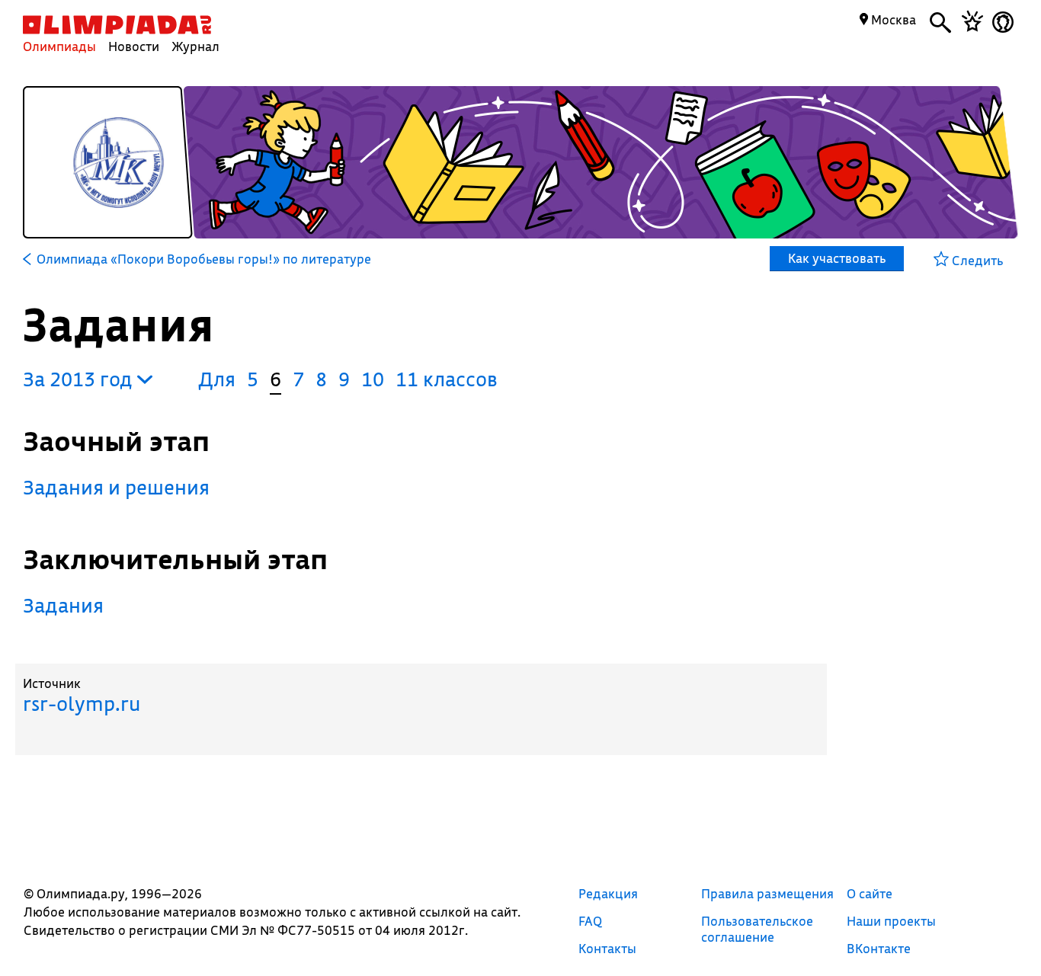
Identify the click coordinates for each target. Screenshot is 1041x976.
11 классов (447, 379)
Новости (133, 46)
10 (372, 379)
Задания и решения (116, 487)
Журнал (195, 46)
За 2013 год (80, 379)
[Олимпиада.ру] (117, 24)
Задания (63, 605)
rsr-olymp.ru (81, 703)
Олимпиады (59, 46)
